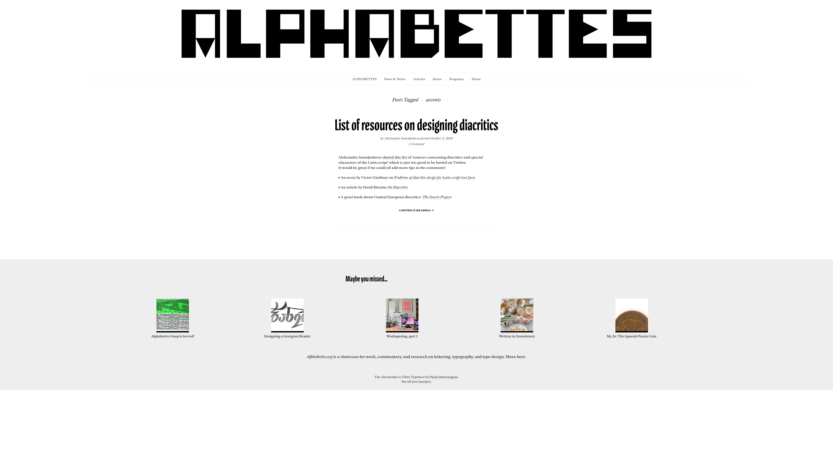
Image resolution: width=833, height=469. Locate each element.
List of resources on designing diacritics (416, 125)
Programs (456, 79)
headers (425, 381)
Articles (419, 79)
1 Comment (417, 144)
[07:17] (517, 331)
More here (515, 356)
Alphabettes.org (319, 356)
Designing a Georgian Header (287, 336)
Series (437, 79)
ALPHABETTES (364, 79)
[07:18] (631, 331)
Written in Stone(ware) (517, 336)
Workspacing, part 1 (402, 336)
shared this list (394, 157)
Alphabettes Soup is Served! (172, 336)
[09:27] (172, 331)
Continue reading (416, 210)
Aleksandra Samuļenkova (402, 138)
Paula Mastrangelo (444, 377)
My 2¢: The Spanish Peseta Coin (631, 336)
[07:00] (402, 331)
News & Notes (395, 79)
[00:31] (287, 331)
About (476, 79)
